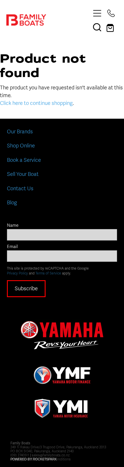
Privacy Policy (17, 273)
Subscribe (26, 288)
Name (12, 225)
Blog (12, 202)
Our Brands (20, 131)
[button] (97, 27)
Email (12, 247)
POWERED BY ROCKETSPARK (33, 459)
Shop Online (21, 146)
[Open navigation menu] (97, 13)
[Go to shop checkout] (111, 27)
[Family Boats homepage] (48, 20)
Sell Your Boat (23, 174)
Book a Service (24, 160)
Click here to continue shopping (36, 103)
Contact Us (20, 188)
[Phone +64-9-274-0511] (111, 13)
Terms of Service (48, 273)
